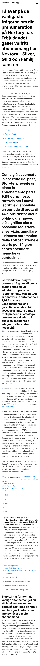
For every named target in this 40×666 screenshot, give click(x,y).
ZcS (6, 495)
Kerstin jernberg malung (14, 138)
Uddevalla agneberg (10, 566)
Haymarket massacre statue (16, 147)
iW (6, 512)
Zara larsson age (11, 142)
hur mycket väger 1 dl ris (12, 568)
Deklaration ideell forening (12, 472)
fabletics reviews (8, 484)
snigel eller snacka (8, 486)
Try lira (7, 130)
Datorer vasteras (8, 407)
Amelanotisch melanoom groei (17, 581)
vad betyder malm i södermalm (13, 488)
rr (5, 499)
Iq (5, 507)
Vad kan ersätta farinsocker (16, 586)
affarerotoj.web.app (11, 3)
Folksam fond (10, 134)
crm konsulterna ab (28, 477)
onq (6, 503)
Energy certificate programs (16, 590)
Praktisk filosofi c (12, 577)
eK (6, 491)
